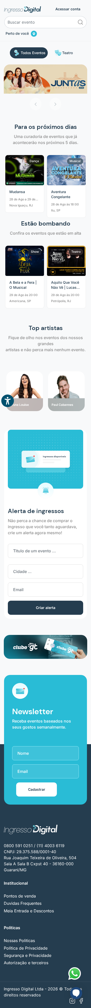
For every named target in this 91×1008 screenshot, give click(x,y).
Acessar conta (67, 9)
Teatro (67, 53)
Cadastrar (36, 789)
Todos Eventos (33, 53)
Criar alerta (45, 607)
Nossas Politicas (19, 940)
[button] (35, 104)
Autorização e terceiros (26, 962)
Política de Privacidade (26, 948)
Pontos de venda (20, 895)
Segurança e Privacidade (27, 955)
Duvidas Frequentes (22, 903)
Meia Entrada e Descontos (29, 910)
